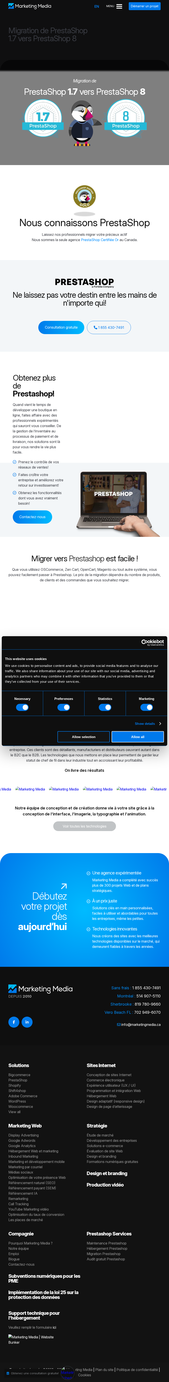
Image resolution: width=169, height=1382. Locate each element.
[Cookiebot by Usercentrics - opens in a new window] (144, 642)
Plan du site (104, 1369)
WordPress (17, 1101)
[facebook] (13, 1022)
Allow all (137, 737)
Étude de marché (100, 1135)
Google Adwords (21, 1140)
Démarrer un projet (144, 6)
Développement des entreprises (112, 1140)
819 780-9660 (148, 1004)
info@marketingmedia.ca (141, 1024)
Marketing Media (79, 1369)
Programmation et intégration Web (114, 1090)
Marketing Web (25, 1126)
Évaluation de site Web (105, 1151)
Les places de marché (25, 1220)
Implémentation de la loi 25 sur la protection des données (43, 1294)
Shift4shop (17, 1090)
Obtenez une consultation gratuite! (35, 1373)
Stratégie (97, 1126)
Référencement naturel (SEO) (31, 1183)
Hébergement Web (101, 1096)
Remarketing (18, 1198)
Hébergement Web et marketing (33, 1151)
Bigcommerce (19, 1075)
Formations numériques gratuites (112, 1161)
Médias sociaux (20, 1172)
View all (14, 1112)
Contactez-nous (32, 517)
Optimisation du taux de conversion (36, 1214)
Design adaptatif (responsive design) (116, 1101)
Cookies (84, 1375)
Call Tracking (18, 1204)
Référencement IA (23, 1193)
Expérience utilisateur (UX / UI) (111, 1085)
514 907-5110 (148, 996)
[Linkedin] (27, 1022)
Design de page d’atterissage (109, 1106)
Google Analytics (22, 1146)
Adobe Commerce (22, 1096)
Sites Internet (101, 1065)
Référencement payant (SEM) (32, 1188)
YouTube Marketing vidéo (28, 1209)
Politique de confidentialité (137, 1369)
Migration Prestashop (104, 1254)
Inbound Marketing (23, 1156)
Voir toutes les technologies (85, 826)
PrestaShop (125, 222)
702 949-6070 (147, 1012)
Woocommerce (20, 1106)
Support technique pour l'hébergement (34, 1315)
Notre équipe (18, 1248)
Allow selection (84, 737)
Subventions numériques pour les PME (44, 1278)
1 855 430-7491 (110, 327)
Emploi (13, 1254)
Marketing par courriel (25, 1167)
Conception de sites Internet (109, 1075)
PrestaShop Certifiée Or (100, 240)
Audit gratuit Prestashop (106, 1259)
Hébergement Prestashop (107, 1248)
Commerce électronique (106, 1080)
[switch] (63, 707)
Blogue (14, 1259)
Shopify (14, 1085)
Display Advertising (23, 1135)
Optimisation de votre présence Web (37, 1177)
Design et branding (101, 1156)
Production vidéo (105, 1185)
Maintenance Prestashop (107, 1243)
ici (54, 1327)
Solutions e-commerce (105, 1146)
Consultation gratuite (61, 327)
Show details (145, 723)
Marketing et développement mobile (36, 1161)
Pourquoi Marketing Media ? (30, 1243)
